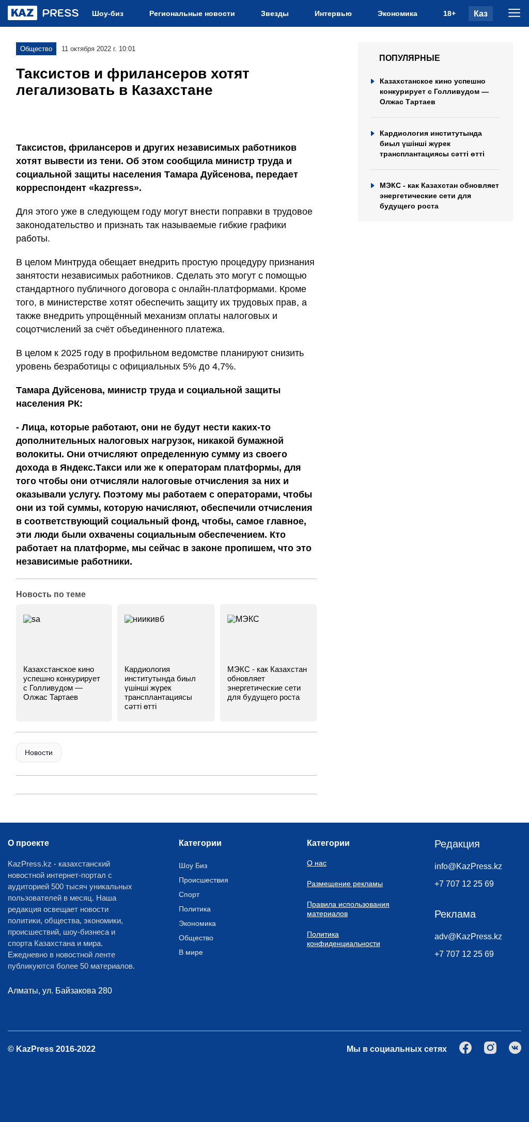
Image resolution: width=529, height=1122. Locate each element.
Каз (481, 13)
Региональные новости (192, 13)
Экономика (397, 13)
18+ (449, 13)
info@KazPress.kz (468, 866)
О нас (316, 863)
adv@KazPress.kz (468, 936)
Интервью (333, 13)
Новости (39, 752)
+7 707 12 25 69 (464, 883)
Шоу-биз (107, 13)
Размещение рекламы (345, 883)
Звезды (275, 13)
